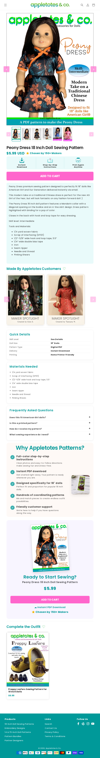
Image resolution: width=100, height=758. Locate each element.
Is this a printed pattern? (24, 423)
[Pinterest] (83, 723)
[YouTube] (92, 723)
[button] (5, 5)
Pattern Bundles (13, 736)
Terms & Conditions (55, 736)
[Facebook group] (78, 723)
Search (48, 724)
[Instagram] (87, 723)
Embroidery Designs (15, 728)
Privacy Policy (52, 732)
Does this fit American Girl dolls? (28, 417)
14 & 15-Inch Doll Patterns (18, 732)
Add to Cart (50, 176)
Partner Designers (14, 740)
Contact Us (51, 728)
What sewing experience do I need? (29, 434)
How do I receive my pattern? (26, 429)
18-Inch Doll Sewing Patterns (19, 724)
